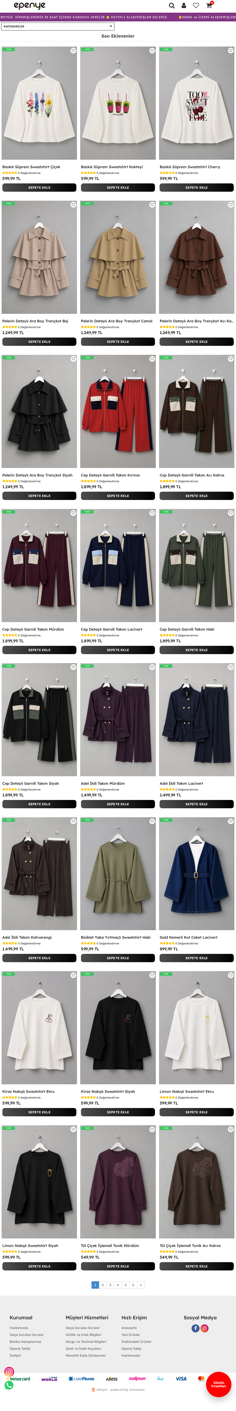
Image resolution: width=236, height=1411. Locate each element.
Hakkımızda (130, 1355)
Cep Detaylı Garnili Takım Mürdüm (33, 629)
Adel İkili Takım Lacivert (181, 783)
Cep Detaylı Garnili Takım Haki (187, 629)
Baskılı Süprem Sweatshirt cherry (190, 167)
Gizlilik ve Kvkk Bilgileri (83, 1335)
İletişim (15, 1355)
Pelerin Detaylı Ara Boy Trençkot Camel (116, 321)
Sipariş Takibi (20, 1348)
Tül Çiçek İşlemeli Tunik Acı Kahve (190, 1245)
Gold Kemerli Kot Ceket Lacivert (188, 937)
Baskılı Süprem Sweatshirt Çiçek (31, 167)
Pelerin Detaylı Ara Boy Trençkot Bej (35, 321)
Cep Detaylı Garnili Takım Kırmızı (110, 475)
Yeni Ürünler (130, 1335)
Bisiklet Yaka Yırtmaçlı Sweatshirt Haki (115, 937)
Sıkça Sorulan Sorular (27, 1335)
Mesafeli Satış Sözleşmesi (86, 1355)
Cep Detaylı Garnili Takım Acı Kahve (192, 475)
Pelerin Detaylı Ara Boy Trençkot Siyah (37, 475)
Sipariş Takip (131, 1348)
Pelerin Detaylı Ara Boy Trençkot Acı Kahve (197, 321)
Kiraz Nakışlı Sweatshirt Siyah (108, 1091)
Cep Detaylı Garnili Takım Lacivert (111, 629)
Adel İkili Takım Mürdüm (103, 783)
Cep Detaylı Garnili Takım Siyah (30, 783)
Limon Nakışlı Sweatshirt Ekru (187, 1091)
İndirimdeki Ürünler (136, 1342)
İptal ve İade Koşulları (83, 1348)
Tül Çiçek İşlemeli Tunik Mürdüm (110, 1245)
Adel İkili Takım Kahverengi (27, 937)
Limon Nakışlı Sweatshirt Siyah (30, 1245)
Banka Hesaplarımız (25, 1342)
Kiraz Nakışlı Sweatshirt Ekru (28, 1091)
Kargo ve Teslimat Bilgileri (86, 1342)
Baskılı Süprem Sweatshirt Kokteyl (112, 167)
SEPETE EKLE (39, 187)
